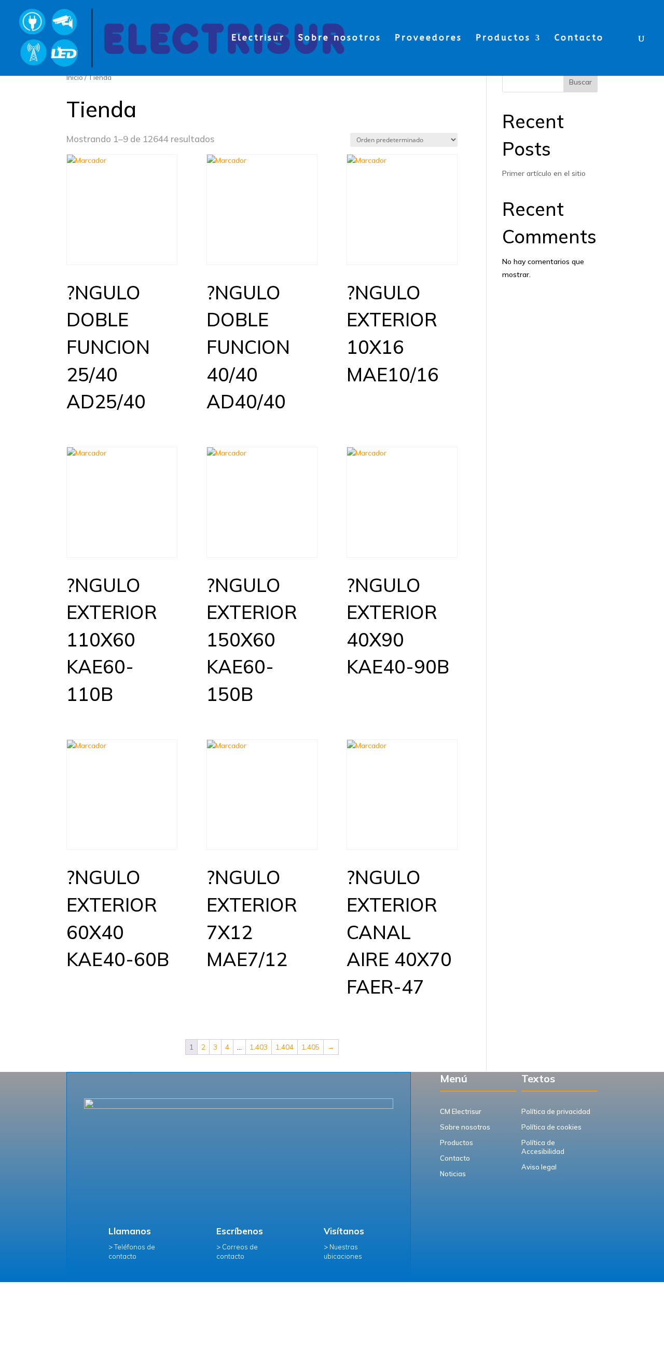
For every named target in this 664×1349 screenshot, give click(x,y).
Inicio (74, 77)
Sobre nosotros (339, 38)
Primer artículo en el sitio (544, 173)
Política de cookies (551, 1127)
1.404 (284, 1047)
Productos (503, 38)
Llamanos (129, 1231)
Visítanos (344, 1231)
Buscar (580, 82)
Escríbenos (239, 1231)
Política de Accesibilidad (542, 1146)
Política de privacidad (555, 1111)
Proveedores (428, 38)
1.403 (259, 1047)
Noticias (453, 1173)
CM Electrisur (460, 1111)
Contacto (579, 38)
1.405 (310, 1047)
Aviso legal (539, 1167)
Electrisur (258, 38)
